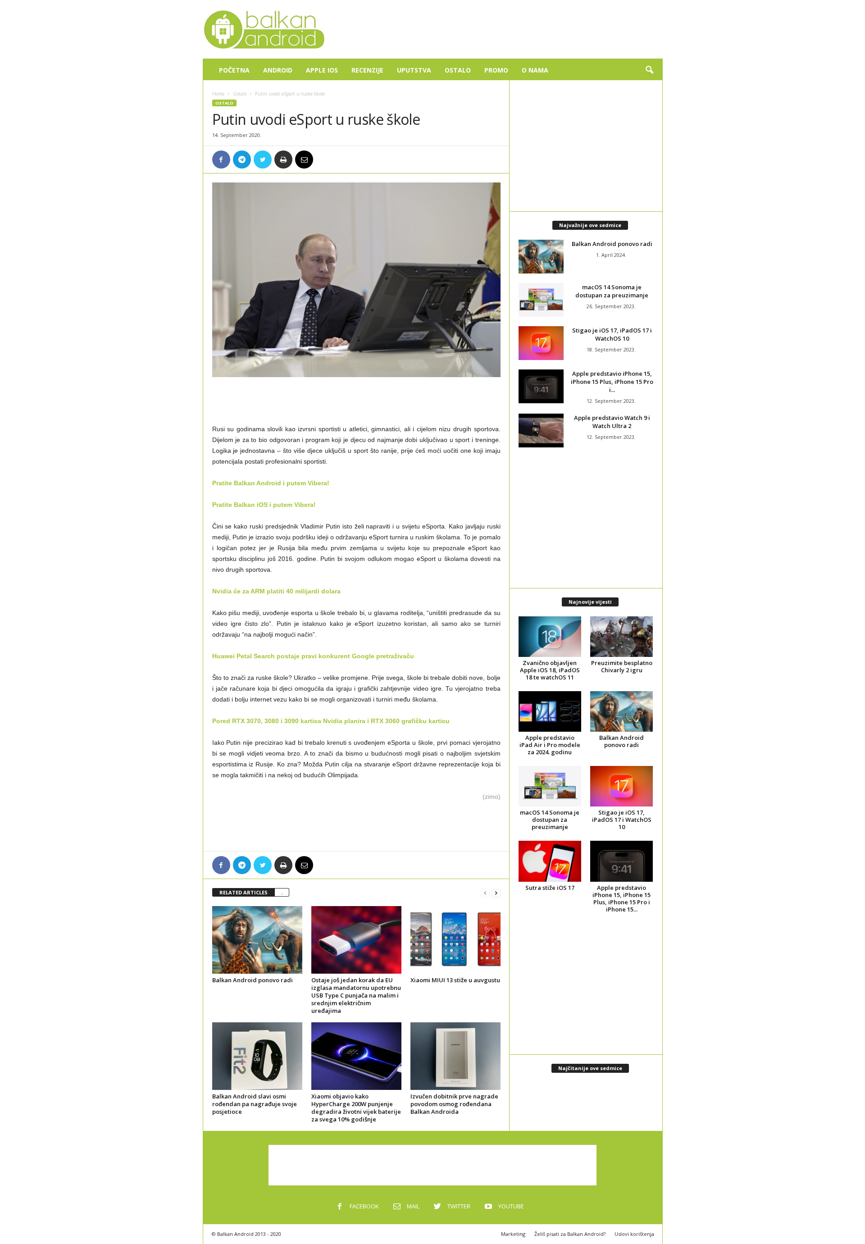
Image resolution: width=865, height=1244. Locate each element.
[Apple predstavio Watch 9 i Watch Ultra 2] (541, 430)
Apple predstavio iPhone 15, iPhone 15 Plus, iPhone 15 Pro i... (612, 381)
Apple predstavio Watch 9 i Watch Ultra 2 (612, 422)
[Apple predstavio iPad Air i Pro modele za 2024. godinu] (550, 711)
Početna (234, 70)
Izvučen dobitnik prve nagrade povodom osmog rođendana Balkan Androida (454, 1104)
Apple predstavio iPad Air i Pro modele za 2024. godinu (549, 745)
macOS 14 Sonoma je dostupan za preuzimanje (611, 291)
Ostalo (458, 70)
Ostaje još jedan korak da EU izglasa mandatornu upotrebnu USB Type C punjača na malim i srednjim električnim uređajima (356, 995)
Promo (496, 70)
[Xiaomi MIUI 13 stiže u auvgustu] (455, 940)
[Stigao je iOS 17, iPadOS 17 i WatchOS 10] (541, 343)
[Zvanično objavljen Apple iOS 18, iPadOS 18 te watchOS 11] (550, 636)
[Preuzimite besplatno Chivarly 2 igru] (621, 636)
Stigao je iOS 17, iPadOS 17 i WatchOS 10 (612, 334)
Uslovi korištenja (634, 1233)
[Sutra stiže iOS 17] (550, 861)
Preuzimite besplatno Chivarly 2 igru (621, 666)
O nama (535, 70)
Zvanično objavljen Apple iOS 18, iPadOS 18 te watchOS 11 (550, 670)
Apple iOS (322, 70)
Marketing (513, 1233)
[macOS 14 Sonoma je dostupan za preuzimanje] (541, 300)
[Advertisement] (499, 29)
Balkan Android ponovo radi (252, 980)
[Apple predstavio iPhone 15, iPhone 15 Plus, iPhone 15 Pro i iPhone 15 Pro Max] (541, 386)
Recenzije (367, 70)
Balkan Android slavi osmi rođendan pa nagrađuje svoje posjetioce (254, 1104)
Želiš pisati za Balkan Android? (570, 1233)
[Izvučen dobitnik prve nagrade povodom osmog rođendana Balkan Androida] (455, 1056)
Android (277, 70)
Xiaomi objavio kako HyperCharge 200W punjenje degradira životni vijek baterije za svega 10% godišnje (356, 1107)
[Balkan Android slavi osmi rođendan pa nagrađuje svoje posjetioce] (257, 1056)
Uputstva (414, 70)
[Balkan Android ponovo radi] (257, 940)
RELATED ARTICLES (243, 892)
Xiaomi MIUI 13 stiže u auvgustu (455, 980)
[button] (649, 70)
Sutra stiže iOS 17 (549, 888)
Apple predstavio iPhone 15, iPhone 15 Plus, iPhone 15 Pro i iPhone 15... (621, 898)
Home (218, 94)
